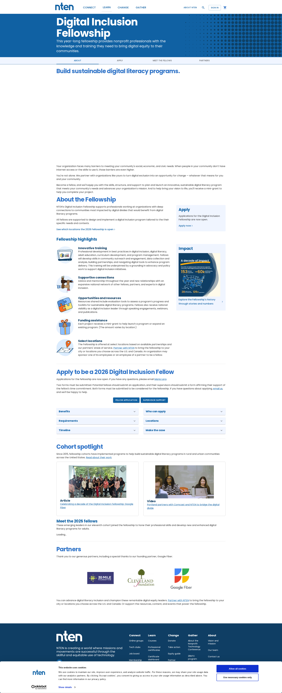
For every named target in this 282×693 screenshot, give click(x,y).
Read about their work (99, 457)
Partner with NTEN (123, 348)
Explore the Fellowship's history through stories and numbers (197, 301)
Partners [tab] (204, 60)
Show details (65, 687)
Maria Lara (160, 379)
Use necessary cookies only (237, 677)
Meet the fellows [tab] (162, 60)
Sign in (215, 7)
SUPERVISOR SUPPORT (154, 400)
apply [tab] (120, 60)
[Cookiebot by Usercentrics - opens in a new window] (39, 687)
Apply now (185, 225)
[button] (89, 7)
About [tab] (77, 60)
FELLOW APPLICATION (126, 400)
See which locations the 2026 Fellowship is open (84, 229)
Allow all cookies (237, 668)
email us (218, 388)
